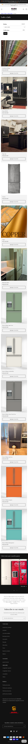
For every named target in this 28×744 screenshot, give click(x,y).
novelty (14, 601)
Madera (4, 654)
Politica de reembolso (7, 688)
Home (2, 13)
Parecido (23, 586)
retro (7, 601)
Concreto (3, 196)
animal (10, 601)
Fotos (4, 648)
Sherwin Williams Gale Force (7, 457)
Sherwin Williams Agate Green (7, 325)
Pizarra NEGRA (5, 111)
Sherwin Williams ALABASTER (8, 371)
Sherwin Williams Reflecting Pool (8, 542)
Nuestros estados (6, 651)
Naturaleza (5, 645)
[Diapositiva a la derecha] (16, 590)
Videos (4, 676)
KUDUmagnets (12, 741)
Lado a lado (10, 13)
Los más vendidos (6, 633)
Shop (5, 13)
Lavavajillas (5, 673)
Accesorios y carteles (7, 627)
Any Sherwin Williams (6, 68)
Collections (6, 30)
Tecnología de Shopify (17, 741)
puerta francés (6, 662)
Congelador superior (7, 668)
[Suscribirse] (23, 618)
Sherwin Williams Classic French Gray (9, 414)
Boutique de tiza (6, 636)
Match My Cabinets (5, 282)
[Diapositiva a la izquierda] (11, 590)
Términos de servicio (7, 690)
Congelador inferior (7, 671)
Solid (5, 33)
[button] (1, 9)
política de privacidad (7, 693)
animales (4, 630)
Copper (3, 239)
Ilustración (5, 639)
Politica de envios (6, 685)
